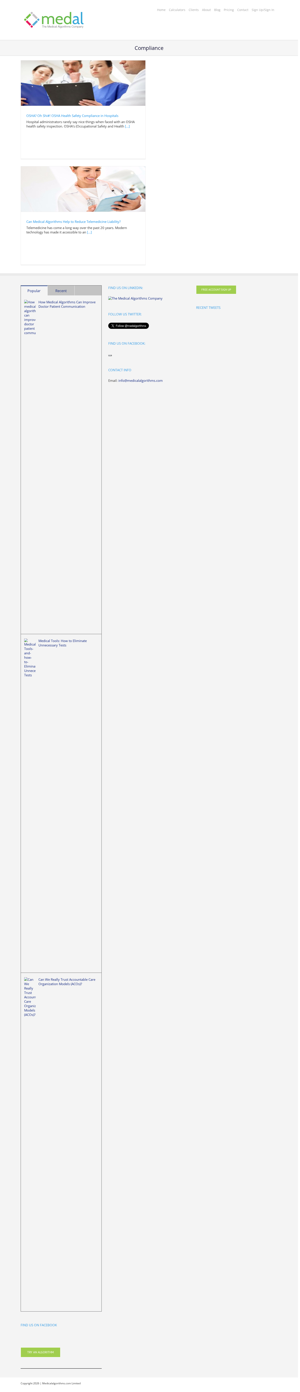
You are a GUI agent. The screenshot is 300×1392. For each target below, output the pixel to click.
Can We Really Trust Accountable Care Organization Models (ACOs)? (66, 981)
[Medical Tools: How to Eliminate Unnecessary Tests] (30, 803)
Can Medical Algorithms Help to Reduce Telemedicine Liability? (73, 221)
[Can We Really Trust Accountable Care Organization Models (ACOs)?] (30, 1142)
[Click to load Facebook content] (110, 355)
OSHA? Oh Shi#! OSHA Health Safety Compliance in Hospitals (72, 115)
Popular (34, 290)
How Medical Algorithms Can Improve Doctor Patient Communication (67, 304)
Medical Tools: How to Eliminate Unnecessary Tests (62, 643)
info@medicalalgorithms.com (140, 380)
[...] (127, 126)
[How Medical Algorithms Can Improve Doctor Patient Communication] (30, 465)
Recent (61, 290)
